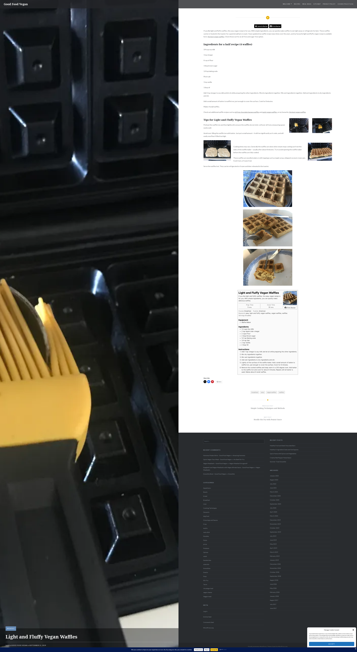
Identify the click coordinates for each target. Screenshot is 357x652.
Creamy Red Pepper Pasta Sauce (280, 458)
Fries (205, 524)
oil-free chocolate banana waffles (247, 112)
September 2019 (275, 532)
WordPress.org (208, 628)
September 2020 (275, 504)
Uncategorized (208, 588)
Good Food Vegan (16, 4)
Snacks (205, 572)
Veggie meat (207, 596)
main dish (206, 532)
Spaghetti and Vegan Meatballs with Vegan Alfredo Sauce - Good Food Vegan (228, 467)
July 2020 (273, 508)
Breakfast (11, 628)
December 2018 (275, 564)
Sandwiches (207, 560)
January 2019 (274, 560)
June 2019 (273, 540)
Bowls (205, 492)
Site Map (317, 4)
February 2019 (274, 556)
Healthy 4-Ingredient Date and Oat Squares (284, 449)
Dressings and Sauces (210, 520)
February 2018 (274, 592)
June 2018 (273, 584)
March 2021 (274, 492)
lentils (205, 528)
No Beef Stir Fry (239, 459)
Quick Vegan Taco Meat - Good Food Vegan (217, 459)
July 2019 (273, 536)
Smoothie (231, 474)
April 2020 (273, 512)
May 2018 (273, 588)
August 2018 (274, 580)
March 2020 (274, 516)
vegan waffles (271, 392)
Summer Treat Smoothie (278, 462)
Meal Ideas (306, 4)
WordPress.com (282, 646)
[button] (353, 630)
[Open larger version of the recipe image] (290, 298)
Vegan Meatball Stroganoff (238, 463)
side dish (206, 564)
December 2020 (275, 496)
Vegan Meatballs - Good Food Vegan (215, 463)
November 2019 (275, 524)
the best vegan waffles (216, 37)
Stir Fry (205, 580)
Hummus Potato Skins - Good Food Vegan (217, 455)
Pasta (205, 540)
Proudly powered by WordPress (257, 646)
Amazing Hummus (239, 455)
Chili (204, 504)
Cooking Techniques (210, 508)
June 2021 (273, 488)
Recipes (297, 4)
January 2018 (274, 596)
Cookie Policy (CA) (345, 4)
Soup (205, 576)
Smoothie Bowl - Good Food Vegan (214, 474)
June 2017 (273, 608)
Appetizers (207, 488)
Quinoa (205, 552)
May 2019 (273, 544)
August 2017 (274, 600)
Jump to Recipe (262, 26)
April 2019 (273, 548)
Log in (205, 611)
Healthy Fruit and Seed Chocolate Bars (282, 445)
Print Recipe (276, 26)
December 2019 (275, 520)
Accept (331, 644)
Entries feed (207, 617)
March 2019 (274, 552)
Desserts (206, 512)
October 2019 (274, 528)
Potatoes (206, 548)
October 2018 (274, 572)
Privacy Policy (329, 4)
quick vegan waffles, (270, 112)
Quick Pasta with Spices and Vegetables (283, 453)
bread (205, 496)
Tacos (205, 584)
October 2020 (274, 500)
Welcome (286, 4)
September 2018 (275, 576)
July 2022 (273, 484)
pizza (205, 544)
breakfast (255, 392)
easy (262, 392)
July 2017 (273, 604)
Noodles (206, 536)
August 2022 (274, 480)
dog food (206, 516)
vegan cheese (207, 592)
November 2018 (275, 568)
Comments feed (208, 622)
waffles (281, 392)
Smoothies (206, 568)
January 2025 (274, 476)
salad (205, 556)
